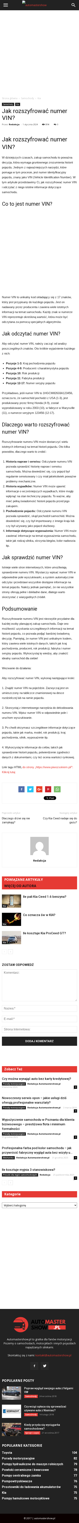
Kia (17, 104)
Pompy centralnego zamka (21, 1475)
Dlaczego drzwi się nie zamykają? (16, 820)
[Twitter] (45, 1366)
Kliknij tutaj (8, 772)
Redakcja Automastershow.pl (44, 1083)
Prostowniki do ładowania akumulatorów (31, 1487)
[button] (73, 5)
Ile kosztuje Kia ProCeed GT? (44, 933)
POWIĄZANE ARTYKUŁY (23, 879)
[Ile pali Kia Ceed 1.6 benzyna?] (11, 901)
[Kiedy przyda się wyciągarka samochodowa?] (11, 1429)
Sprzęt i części (32, 1432)
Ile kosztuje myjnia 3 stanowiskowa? (28, 1170)
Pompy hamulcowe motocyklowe (25, 1498)
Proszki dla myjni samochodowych (20, 1174)
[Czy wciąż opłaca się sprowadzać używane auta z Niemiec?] (11, 1411)
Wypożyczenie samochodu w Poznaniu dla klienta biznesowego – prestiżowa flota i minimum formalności (38, 1124)
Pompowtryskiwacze (17, 1481)
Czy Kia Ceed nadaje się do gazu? (60, 820)
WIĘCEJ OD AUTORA (20, 886)
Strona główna (9, 98)
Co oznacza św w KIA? (39, 915)
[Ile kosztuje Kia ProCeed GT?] (11, 937)
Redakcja (14, 124)
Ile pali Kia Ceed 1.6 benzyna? (44, 897)
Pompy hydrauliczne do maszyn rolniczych (32, 1464)
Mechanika (8, 1157)
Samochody (8, 104)
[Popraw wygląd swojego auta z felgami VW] (11, 1393)
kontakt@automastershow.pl (53, 1355)
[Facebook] (34, 1366)
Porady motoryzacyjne (14, 1084)
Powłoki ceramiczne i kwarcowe (25, 1470)
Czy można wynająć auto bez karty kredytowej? (36, 1079)
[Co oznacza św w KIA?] (11, 919)
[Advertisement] (39, 53)
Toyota (7, 1452)
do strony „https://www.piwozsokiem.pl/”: (47, 767)
